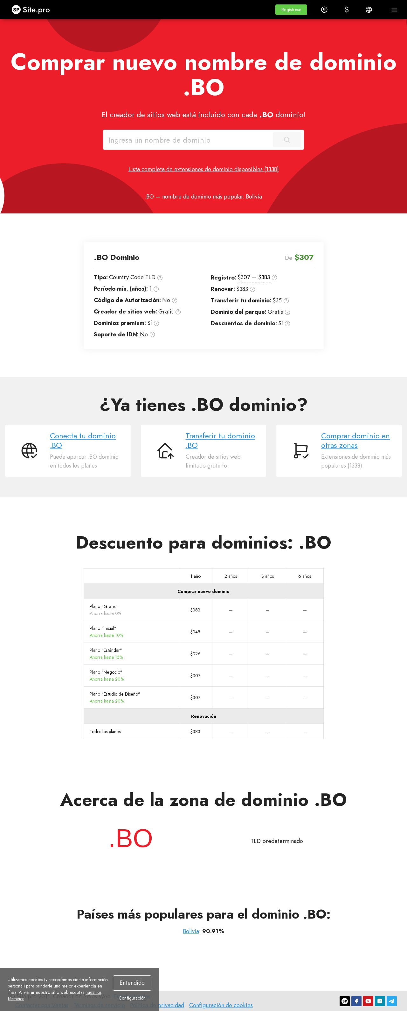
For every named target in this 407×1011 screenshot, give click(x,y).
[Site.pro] (345, 1001)
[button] (291, 9)
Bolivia (191, 931)
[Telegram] (392, 1001)
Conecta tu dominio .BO (83, 440)
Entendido (132, 983)
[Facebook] (356, 1001)
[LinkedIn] (380, 1001)
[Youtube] (368, 1001)
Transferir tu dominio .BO (220, 440)
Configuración (132, 998)
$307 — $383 (254, 277)
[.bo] (130, 838)
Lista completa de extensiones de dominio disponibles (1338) (203, 169)
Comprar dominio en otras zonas (355, 440)
